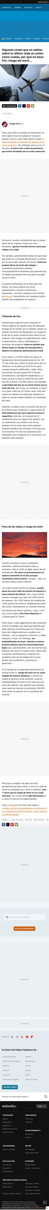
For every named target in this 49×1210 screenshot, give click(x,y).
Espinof (28, 1137)
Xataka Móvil (7, 1122)
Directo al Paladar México (12, 1194)
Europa (39, 7)
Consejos (6, 7)
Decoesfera (7, 1168)
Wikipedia (13, 805)
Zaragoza (8, 39)
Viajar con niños (31, 1079)
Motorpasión (30, 1149)
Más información (37, 1208)
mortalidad (40, 820)
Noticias (28, 7)
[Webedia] (43, 1)
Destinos (6, 1070)
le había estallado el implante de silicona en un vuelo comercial (23, 142)
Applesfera (7, 1125)
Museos (28, 1057)
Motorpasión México (32, 1194)
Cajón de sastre (17, 820)
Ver (25, 929)
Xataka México (8, 1183)
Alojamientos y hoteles (11, 1061)
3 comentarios (10, 106)
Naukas (8, 296)
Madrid (28, 39)
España (18, 7)
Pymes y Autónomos (32, 1168)
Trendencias (7, 1165)
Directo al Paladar (9, 1149)
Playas (27, 1075)
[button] (16, 123)
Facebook (19, 106)
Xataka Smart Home (10, 1129)
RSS (22, 1036)
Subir (40, 1106)
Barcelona (18, 39)
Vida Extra (29, 1122)
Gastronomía (30, 1061)
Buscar (46, 1096)
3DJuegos (29, 1119)
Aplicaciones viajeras (11, 1079)
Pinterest (27, 1036)
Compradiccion (8, 1171)
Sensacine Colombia (32, 1190)
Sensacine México (32, 1187)
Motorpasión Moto (32, 1153)
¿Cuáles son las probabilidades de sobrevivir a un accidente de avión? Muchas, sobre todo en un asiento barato (24, 811)
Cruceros (6, 1075)
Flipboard (28, 106)
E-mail (32, 106)
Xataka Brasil (7, 1187)
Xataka (5, 1119)
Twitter (24, 106)
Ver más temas (10, 1087)
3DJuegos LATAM (31, 1183)
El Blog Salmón (30, 1165)
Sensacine (29, 1134)
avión (29, 820)
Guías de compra (9, 1057)
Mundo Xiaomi (8, 1132)
